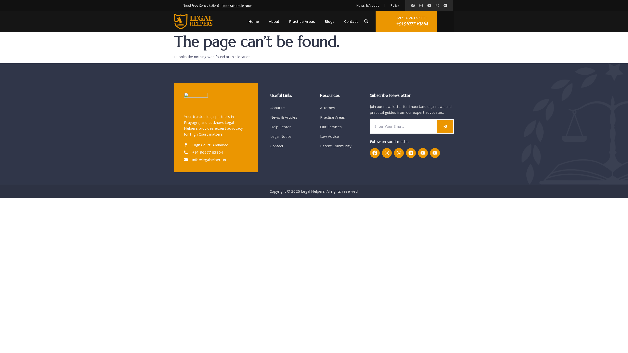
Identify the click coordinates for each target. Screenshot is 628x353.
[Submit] (445, 126)
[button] (366, 21)
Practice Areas (302, 21)
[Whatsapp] (437, 5)
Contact (351, 21)
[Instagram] (421, 5)
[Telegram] (445, 5)
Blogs (329, 21)
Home (254, 21)
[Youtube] (429, 5)
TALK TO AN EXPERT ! (411, 17)
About (274, 21)
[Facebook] (413, 5)
